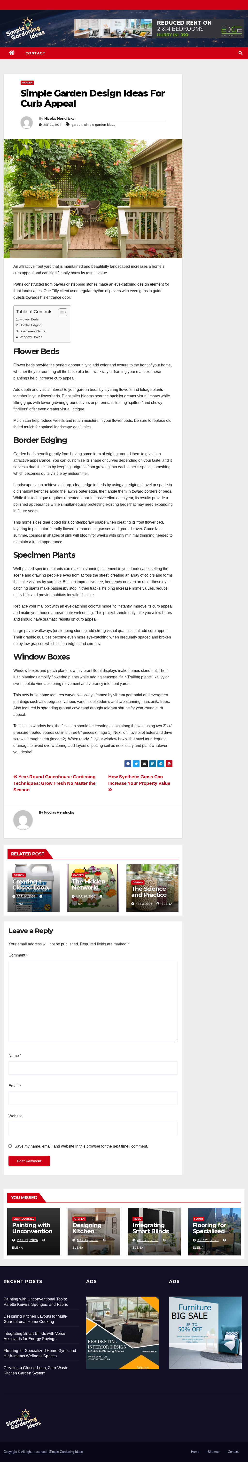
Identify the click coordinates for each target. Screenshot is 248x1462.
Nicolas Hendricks (59, 118)
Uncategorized (24, 1218)
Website (15, 1116)
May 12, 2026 (87, 1240)
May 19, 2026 (27, 1240)
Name (14, 1056)
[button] (240, 53)
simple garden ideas (99, 124)
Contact (35, 53)
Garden (27, 82)
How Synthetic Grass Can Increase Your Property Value (139, 780)
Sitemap (213, 1452)
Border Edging (31, 325)
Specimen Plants (32, 331)
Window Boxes (31, 337)
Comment (18, 955)
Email (14, 1086)
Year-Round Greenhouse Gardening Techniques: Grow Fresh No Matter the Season (54, 783)
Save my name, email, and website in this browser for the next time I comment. (81, 1146)
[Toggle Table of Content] (60, 312)
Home (137, 1218)
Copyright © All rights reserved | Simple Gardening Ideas (43, 1452)
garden (76, 124)
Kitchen (79, 1218)
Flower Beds (29, 319)
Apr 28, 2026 (147, 1240)
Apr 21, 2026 (208, 1240)
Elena (166, 903)
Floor (198, 1218)
